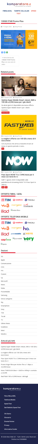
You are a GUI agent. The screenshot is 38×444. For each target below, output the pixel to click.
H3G (2, 267)
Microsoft (4, 281)
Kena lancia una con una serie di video (8, 61)
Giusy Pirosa (18, 26)
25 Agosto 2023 (7, 97)
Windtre (3, 334)
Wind (2, 330)
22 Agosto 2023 (7, 136)
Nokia (3, 288)
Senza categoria (6, 299)
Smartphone (5, 306)
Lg (2, 277)
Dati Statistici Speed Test (12, 407)
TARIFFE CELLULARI (21, 11)
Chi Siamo (7, 413)
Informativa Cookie (10, 429)
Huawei (3, 274)
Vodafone (4, 327)
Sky (3, 187)
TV (6, 187)
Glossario (7, 417)
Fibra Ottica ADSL (10, 396)
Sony (2, 309)
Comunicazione (6, 263)
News (3, 285)
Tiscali (3, 316)
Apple (3, 260)
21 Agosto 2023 (7, 172)
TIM (2, 313)
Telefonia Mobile (9, 400)
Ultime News (5, 112)
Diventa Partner (9, 421)
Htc (2, 270)
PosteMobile (5, 292)
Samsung (4, 295)
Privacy (6, 425)
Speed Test (8, 404)
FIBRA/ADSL (7, 11)
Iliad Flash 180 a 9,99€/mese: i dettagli (14, 376)
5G (3, 148)
